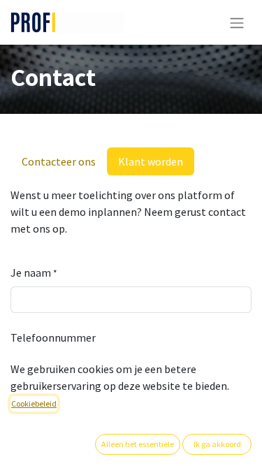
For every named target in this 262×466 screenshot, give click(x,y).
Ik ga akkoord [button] (217, 444)
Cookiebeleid (34, 403)
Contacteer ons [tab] (59, 161)
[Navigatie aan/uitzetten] (237, 22)
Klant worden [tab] (150, 161)
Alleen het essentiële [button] (137, 444)
